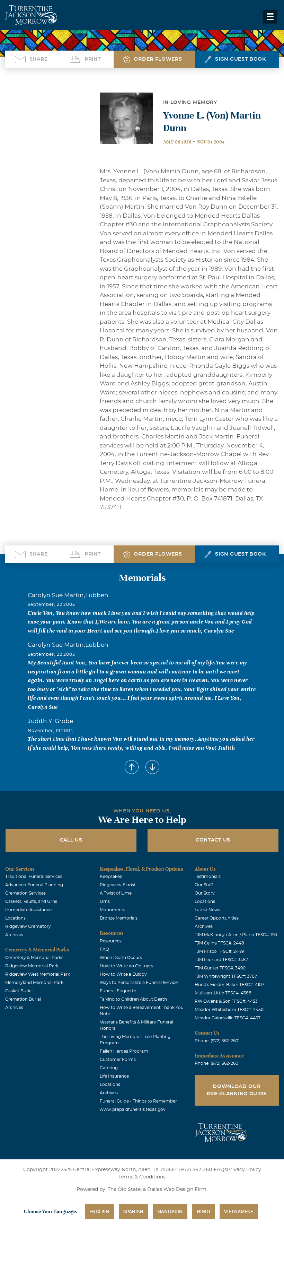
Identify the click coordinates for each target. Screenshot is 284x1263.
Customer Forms (118, 1059)
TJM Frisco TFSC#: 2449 (219, 951)
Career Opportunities (217, 918)
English (99, 1212)
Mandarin (170, 1212)
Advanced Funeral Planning (34, 885)
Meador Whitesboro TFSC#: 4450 (229, 1010)
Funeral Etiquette (118, 991)
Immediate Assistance (28, 910)
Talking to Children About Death (133, 999)
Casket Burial (19, 991)
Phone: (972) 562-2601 (217, 1041)
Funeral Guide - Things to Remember (138, 1101)
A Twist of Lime (116, 893)
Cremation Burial (23, 999)
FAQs (220, 1169)
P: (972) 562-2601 (193, 1169)
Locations (15, 918)
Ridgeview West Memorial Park (37, 974)
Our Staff (204, 885)
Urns (105, 901)
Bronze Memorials (118, 918)
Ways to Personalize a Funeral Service (139, 983)
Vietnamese (238, 1212)
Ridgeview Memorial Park (32, 966)
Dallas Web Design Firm (176, 1189)
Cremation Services (25, 893)
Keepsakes (111, 876)
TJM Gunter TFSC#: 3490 (220, 968)
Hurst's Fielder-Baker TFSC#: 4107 (229, 985)
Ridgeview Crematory (28, 926)
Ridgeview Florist (118, 885)
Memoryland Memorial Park (34, 983)
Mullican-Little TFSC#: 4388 (223, 993)
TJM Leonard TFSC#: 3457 (221, 960)
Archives (14, 935)
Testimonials (208, 876)
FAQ (104, 949)
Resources (111, 941)
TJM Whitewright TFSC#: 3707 (226, 976)
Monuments (112, 910)
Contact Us (213, 840)
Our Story (205, 893)
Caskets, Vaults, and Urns (31, 901)
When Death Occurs (121, 958)
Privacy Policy (244, 1169)
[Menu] (270, 17)
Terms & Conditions (142, 1177)
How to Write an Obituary (126, 966)
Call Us (71, 840)
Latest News (207, 910)
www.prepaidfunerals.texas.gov (133, 1109)
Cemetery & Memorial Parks (34, 958)
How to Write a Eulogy (123, 974)
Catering (109, 1068)
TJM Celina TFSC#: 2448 (219, 943)
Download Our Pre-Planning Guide (237, 1090)
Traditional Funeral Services (33, 876)
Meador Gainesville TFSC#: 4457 (227, 1018)
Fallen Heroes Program (124, 1051)
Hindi (203, 1212)
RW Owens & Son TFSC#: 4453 (226, 1001)
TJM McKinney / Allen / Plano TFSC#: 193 (236, 935)
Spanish (133, 1212)
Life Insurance (114, 1076)
